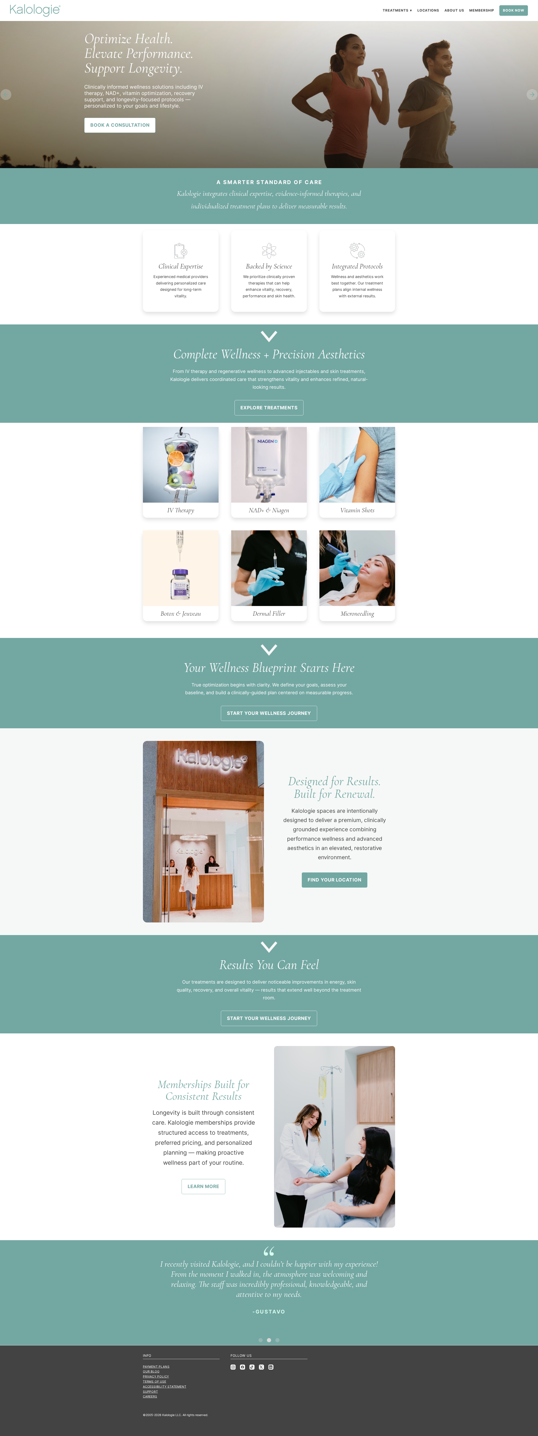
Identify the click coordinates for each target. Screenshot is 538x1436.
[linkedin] (270, 1367)
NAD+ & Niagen (269, 510)
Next (532, 94)
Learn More (203, 1186)
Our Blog (151, 1371)
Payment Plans (156, 1366)
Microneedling (357, 613)
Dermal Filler (269, 613)
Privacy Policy (156, 1376)
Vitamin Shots (357, 510)
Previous (6, 94)
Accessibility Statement (164, 1386)
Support (150, 1391)
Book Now (513, 10)
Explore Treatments (269, 407)
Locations (428, 10)
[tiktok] (251, 1367)
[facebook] (242, 1367)
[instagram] (233, 1367)
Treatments (397, 10)
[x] (261, 1367)
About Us (454, 10)
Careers (150, 1396)
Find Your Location (334, 880)
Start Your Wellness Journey (269, 713)
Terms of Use (154, 1381)
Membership (481, 10)
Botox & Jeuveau (181, 613)
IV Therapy (180, 510)
